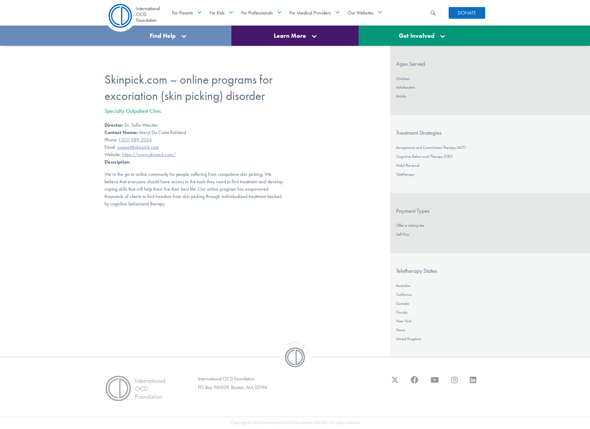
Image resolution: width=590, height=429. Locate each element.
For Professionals (257, 13)
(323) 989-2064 (135, 140)
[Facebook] (414, 383)
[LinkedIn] (473, 383)
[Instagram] (454, 383)
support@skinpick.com (138, 147)
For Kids (217, 13)
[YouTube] (434, 383)
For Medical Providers (310, 13)
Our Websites (361, 13)
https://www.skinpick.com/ (149, 154)
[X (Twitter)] (395, 383)
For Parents (182, 13)
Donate (467, 13)
